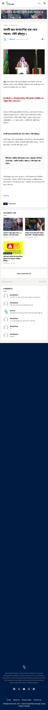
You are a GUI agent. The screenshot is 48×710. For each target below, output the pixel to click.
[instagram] (29, 689)
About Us (16, 700)
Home (5, 25)
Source (6, 196)
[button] (3, 3)
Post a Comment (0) (24, 274)
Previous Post (7, 281)
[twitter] (19, 689)
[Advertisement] (24, 371)
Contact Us (37, 700)
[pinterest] (34, 689)
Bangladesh (13, 25)
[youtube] (24, 689)
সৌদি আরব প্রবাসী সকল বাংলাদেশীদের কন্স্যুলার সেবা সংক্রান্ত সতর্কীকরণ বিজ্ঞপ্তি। (13, 259)
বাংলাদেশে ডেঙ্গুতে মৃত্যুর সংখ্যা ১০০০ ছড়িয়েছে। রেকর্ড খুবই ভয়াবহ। (12, 234)
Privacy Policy (26, 700)
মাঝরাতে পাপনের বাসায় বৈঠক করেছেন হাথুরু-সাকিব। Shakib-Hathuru (34, 234)
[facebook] (14, 689)
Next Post (42, 281)
